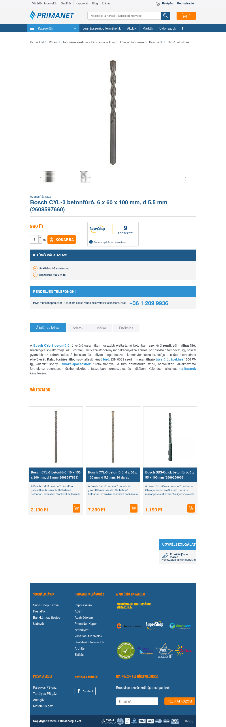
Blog (95, 3)
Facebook (88, 691)
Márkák (148, 28)
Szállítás (66, 3)
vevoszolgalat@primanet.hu (179, 559)
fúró (106, 359)
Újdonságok (167, 28)
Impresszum (83, 605)
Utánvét (38, 623)
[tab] (48, 327)
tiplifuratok (187, 368)
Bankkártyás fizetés (46, 617)
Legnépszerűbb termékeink (102, 28)
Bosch (38, 345)
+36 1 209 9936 (148, 303)
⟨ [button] (40, 179)
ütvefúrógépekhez (169, 359)
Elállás (106, 3)
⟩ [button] (186, 179)
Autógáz (39, 699)
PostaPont (40, 611)
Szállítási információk (89, 642)
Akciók (131, 28)
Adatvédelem (84, 617)
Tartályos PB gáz (45, 693)
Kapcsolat (82, 3)
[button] (40, 237)
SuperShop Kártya (46, 605)
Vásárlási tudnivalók (44, 3)
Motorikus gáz (43, 706)
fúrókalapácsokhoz (76, 364)
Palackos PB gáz (44, 687)
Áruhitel (80, 648)
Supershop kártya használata (110, 242)
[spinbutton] (34, 239)
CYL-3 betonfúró (57, 345)
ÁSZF (79, 611)
